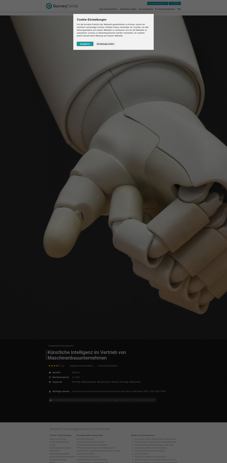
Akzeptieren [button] (85, 44)
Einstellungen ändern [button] (105, 44)
